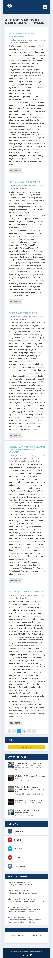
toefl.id (41, 937)
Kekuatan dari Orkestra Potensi (28, 800)
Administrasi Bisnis (16, 890)
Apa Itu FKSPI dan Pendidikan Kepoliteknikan (27, 811)
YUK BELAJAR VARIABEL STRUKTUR (26, 591)
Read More (15, 171)
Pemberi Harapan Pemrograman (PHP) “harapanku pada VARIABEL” (27, 449)
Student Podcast (33, 458)
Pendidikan (23, 458)
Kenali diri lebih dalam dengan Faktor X (27, 901)
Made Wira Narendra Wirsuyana (27, 40)
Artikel (16, 43)
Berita (28, 794)
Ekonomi (39, 766)
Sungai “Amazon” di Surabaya (28, 763)
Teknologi (12, 461)
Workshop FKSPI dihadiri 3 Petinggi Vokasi (30, 777)
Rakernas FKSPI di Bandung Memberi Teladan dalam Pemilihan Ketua (30, 789)
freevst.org (33, 937)
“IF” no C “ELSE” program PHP (25, 182)
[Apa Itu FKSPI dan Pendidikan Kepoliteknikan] (11, 812)
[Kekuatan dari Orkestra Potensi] (11, 802)
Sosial (31, 768)
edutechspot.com (20, 937)
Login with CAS (26, 747)
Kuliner (17, 768)
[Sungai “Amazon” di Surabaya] (11, 765)
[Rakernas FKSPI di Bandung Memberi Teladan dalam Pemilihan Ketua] (11, 789)
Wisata (17, 770)
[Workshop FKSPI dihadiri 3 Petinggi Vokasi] (11, 778)
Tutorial (26, 461)
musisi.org (12, 940)
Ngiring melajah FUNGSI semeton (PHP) (22, 35)
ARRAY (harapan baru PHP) (23, 313)
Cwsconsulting (14, 882)
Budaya (32, 766)
